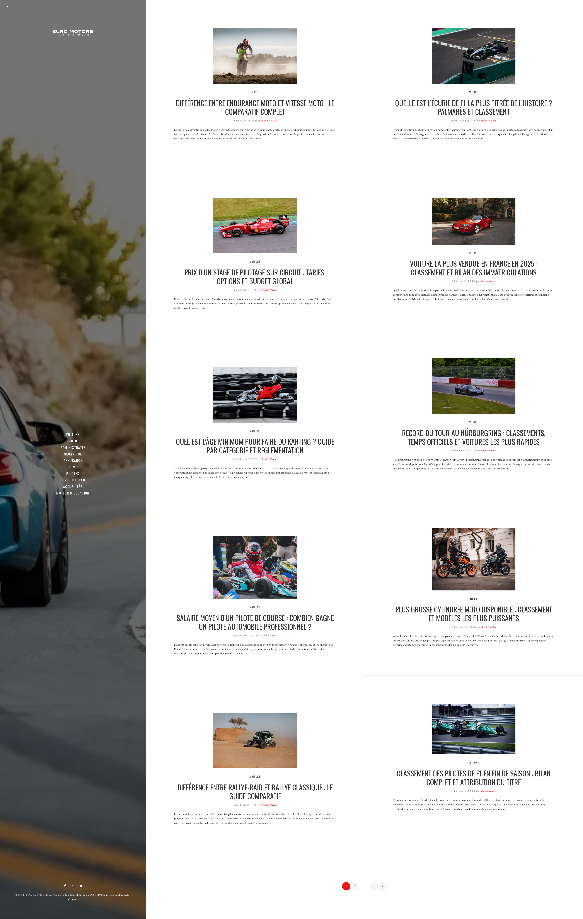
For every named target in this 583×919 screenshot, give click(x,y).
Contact (73, 899)
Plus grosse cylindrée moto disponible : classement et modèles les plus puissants (473, 613)
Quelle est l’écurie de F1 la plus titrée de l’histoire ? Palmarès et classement (473, 107)
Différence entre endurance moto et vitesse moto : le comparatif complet (255, 107)
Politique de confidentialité (113, 894)
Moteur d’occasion (72, 493)
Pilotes (72, 473)
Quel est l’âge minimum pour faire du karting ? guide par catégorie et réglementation (255, 446)
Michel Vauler (270, 120)
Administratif (73, 447)
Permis (73, 466)
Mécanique (73, 454)
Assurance (73, 460)
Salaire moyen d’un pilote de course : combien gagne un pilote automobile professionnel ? (255, 622)
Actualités (73, 486)
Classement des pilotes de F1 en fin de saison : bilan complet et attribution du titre (474, 777)
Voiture (73, 434)
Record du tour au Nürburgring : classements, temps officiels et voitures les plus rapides (473, 437)
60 (373, 886)
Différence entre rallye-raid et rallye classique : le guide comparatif (255, 791)
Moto (72, 440)
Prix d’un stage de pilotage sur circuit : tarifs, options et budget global (255, 276)
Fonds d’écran (73, 479)
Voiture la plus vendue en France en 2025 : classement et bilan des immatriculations (474, 268)
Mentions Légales (86, 894)
